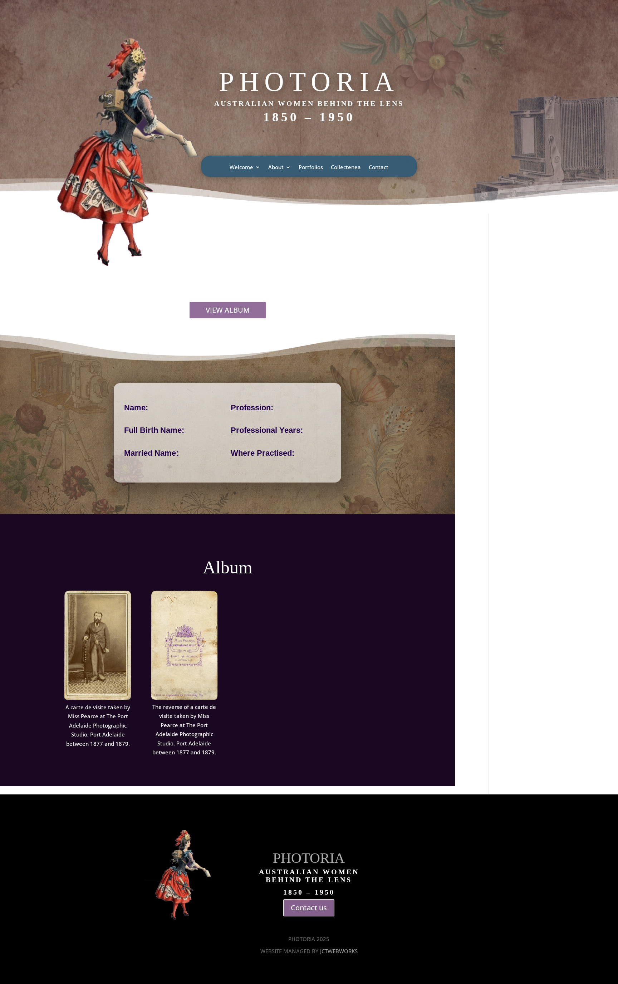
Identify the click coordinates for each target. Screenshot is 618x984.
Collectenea (346, 168)
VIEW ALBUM (228, 310)
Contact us (309, 907)
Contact (378, 168)
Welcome (241, 168)
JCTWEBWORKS (339, 951)
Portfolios (311, 168)
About (276, 168)
